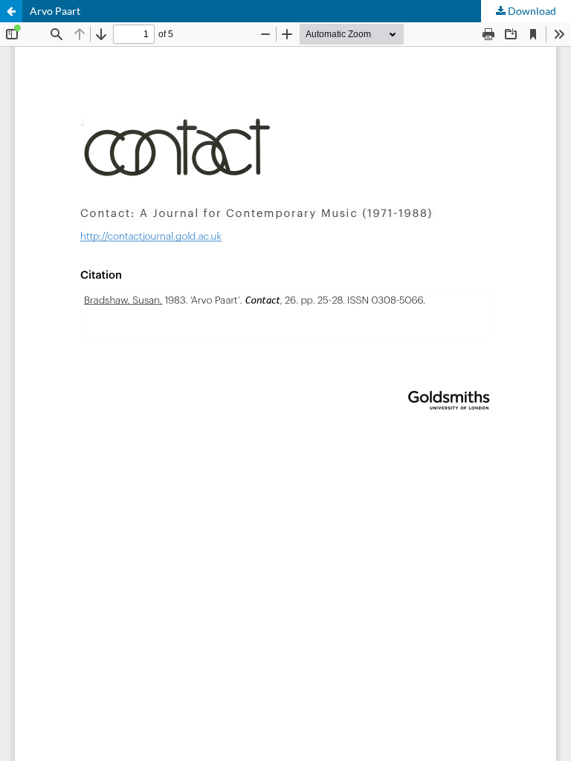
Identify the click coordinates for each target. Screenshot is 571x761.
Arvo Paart (55, 10)
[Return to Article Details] (11, 11)
